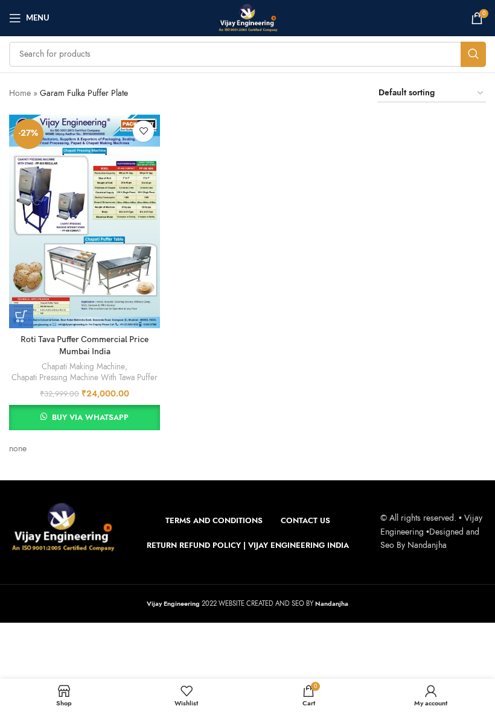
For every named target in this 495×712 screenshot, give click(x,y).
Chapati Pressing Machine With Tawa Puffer (84, 377)
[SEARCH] (473, 54)
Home (20, 93)
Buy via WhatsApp (90, 417)
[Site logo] (247, 17)
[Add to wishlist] (143, 131)
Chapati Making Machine (83, 366)
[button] (21, 316)
